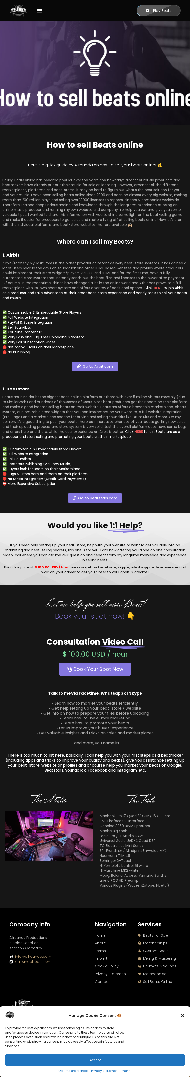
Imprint (126, 1071)
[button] (182, 1015)
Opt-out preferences (73, 1071)
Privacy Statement (105, 1071)
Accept (95, 1060)
